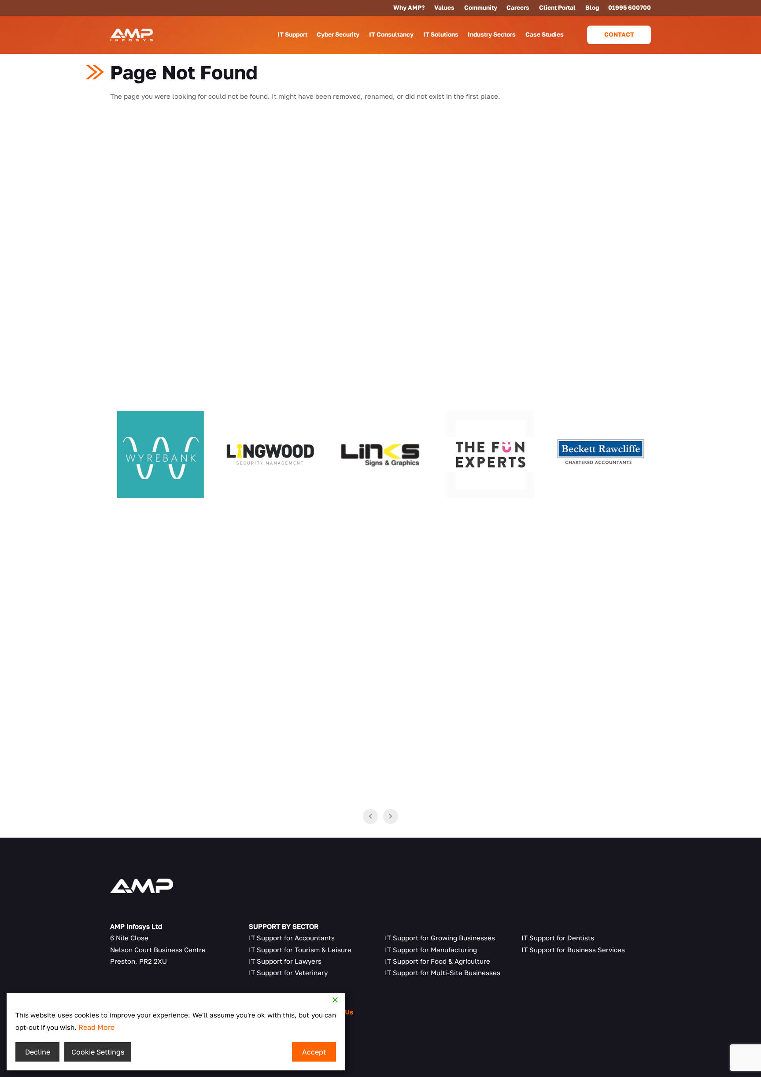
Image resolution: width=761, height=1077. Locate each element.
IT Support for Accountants (292, 938)
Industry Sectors (492, 34)
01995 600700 (629, 7)
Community (480, 7)
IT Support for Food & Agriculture (437, 961)
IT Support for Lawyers (285, 961)
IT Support (292, 34)
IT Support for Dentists (557, 938)
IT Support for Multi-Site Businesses (442, 972)
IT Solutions (440, 34)
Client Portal (557, 7)
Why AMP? (409, 7)
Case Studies (544, 34)
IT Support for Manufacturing (431, 950)
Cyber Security (338, 34)
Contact (619, 34)
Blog (592, 7)
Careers (517, 7)
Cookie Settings (97, 1051)
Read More (96, 1027)
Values (444, 7)
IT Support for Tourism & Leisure (300, 950)
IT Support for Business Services (573, 950)
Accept (314, 1051)
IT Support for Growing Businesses (440, 938)
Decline (37, 1051)
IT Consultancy (391, 34)
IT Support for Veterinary (288, 972)
